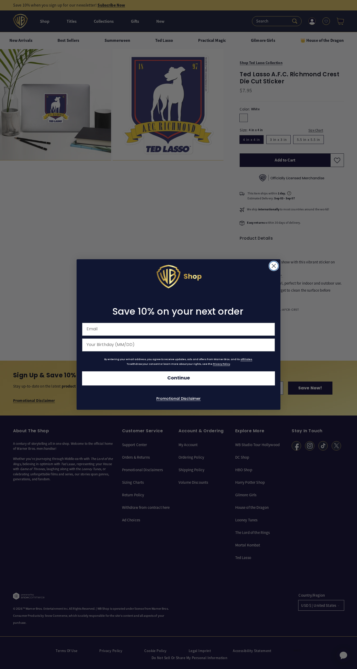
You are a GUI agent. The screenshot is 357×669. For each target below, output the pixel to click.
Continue (178, 378)
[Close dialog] (273, 265)
